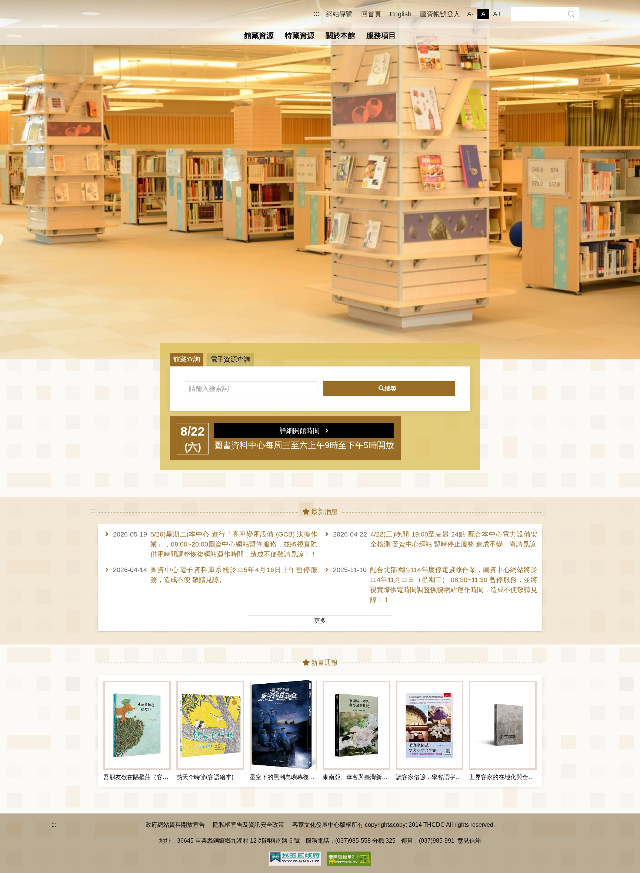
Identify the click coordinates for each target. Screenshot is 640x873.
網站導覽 (339, 14)
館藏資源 (259, 35)
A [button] (483, 14)
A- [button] (470, 14)
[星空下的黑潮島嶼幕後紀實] (283, 725)
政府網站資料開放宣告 (175, 824)
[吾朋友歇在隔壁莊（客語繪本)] (137, 725)
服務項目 (381, 35)
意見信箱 (469, 840)
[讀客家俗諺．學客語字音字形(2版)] (429, 725)
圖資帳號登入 (440, 14)
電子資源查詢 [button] (230, 359)
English (400, 14)
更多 (320, 620)
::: (316, 13)
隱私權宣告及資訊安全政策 (248, 824)
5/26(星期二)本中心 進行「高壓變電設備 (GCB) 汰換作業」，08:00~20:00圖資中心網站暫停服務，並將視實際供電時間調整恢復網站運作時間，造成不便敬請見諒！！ (233, 544)
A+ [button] (497, 14)
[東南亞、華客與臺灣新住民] (356, 725)
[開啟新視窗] (295, 858)
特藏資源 (299, 35)
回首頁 (371, 14)
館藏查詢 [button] (186, 359)
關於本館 (340, 35)
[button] (571, 14)
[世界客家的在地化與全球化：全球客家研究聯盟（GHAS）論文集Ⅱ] (502, 725)
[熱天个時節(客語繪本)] (210, 725)
